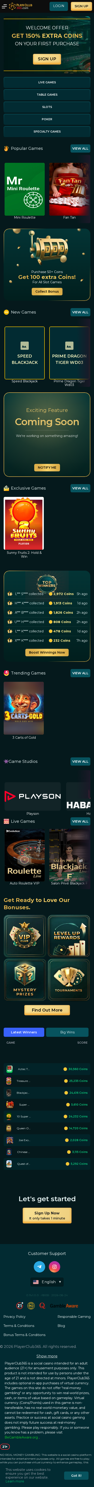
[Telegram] (39, 1266)
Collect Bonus (47, 291)
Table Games (47, 94)
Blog (61, 1326)
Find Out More (47, 1010)
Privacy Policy (14, 1317)
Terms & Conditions (18, 1326)
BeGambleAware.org (21, 1437)
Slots (47, 107)
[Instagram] (54, 1266)
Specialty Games (47, 131)
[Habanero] (33, 796)
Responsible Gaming (74, 1317)
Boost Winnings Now (47, 652)
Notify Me (47, 467)
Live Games (47, 82)
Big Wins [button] (67, 1032)
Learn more (14, 1481)
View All (80, 148)
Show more (47, 1356)
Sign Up (81, 6)
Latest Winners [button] (24, 1032)
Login (58, 6)
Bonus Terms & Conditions (24, 1335)
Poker (47, 119)
